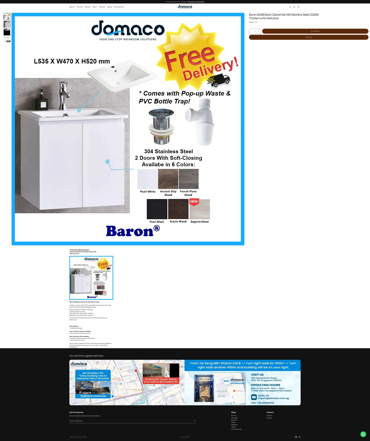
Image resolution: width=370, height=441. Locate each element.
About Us (234, 415)
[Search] (290, 7)
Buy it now (309, 37)
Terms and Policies (185, 437)
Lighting (233, 427)
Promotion (234, 418)
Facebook (269, 415)
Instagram (269, 418)
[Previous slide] (14, 129)
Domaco (75, 437)
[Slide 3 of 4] (7, 31)
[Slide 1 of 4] (7, 16)
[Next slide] (242, 129)
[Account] (294, 7)
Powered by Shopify (82, 437)
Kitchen (233, 422)
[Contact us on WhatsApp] (363, 434)
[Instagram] (299, 437)
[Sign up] (195, 421)
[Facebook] (296, 437)
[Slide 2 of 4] (7, 24)
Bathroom (234, 420)
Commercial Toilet (236, 429)
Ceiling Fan (234, 425)
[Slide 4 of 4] (7, 39)
